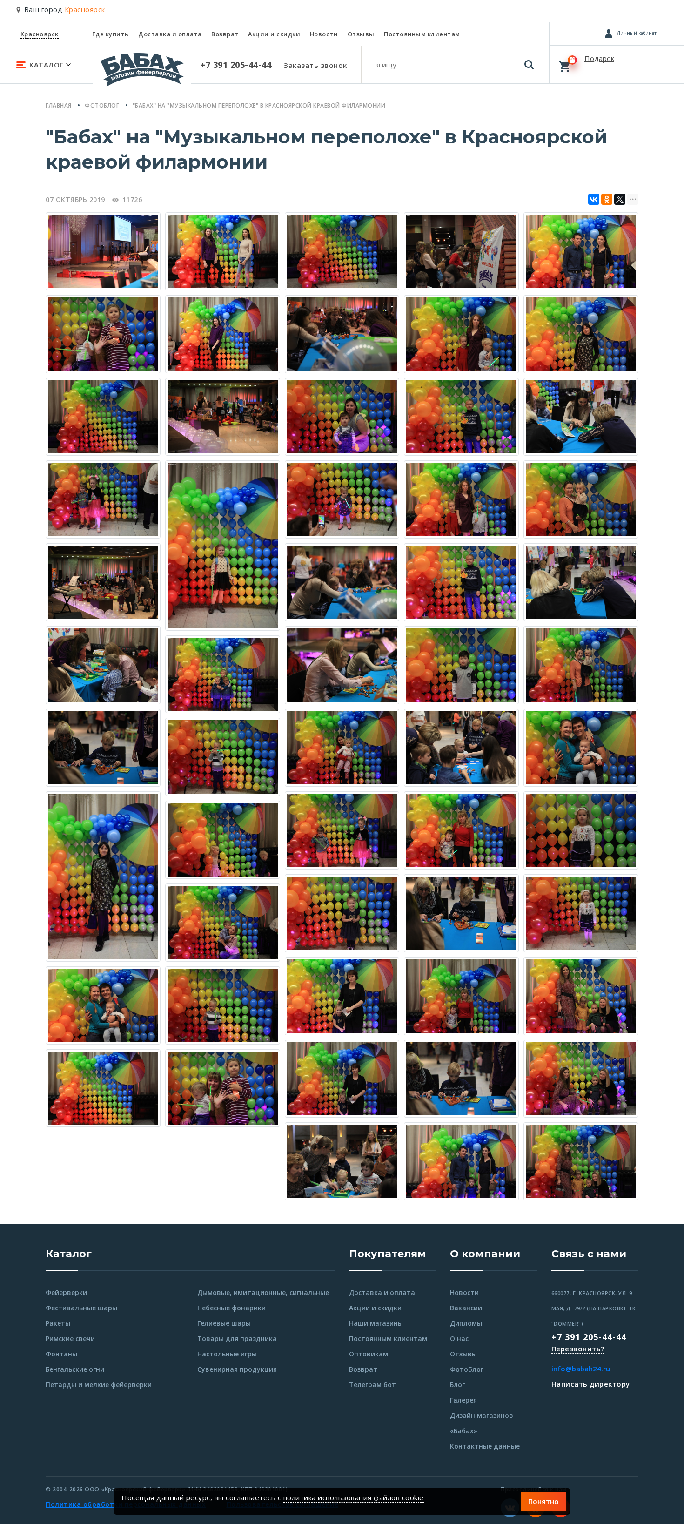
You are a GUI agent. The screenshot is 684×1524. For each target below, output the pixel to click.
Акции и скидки (274, 34)
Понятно (543, 1501)
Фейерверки (66, 1292)
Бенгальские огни (75, 1369)
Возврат (225, 34)
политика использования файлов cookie (353, 1497)
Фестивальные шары (81, 1307)
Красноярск (39, 34)
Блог (457, 1384)
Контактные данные (485, 1446)
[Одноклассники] (606, 199)
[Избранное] (573, 33)
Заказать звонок (315, 65)
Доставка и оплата (170, 34)
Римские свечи (70, 1338)
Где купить (110, 34)
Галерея (463, 1400)
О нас (459, 1338)
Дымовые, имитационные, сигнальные (263, 1292)
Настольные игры (227, 1353)
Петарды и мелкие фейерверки (99, 1384)
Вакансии (466, 1307)
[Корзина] (617, 64)
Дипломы (466, 1323)
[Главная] (142, 74)
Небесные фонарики (231, 1307)
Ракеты (58, 1323)
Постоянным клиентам (422, 34)
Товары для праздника (237, 1338)
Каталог (69, 1254)
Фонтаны (61, 1353)
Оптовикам (368, 1353)
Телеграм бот (372, 1384)
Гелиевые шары (224, 1323)
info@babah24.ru (580, 1368)
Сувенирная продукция (237, 1369)
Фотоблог (466, 1369)
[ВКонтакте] (593, 199)
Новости (324, 34)
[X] (619, 199)
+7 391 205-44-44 (588, 1336)
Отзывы (361, 34)
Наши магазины (376, 1323)
